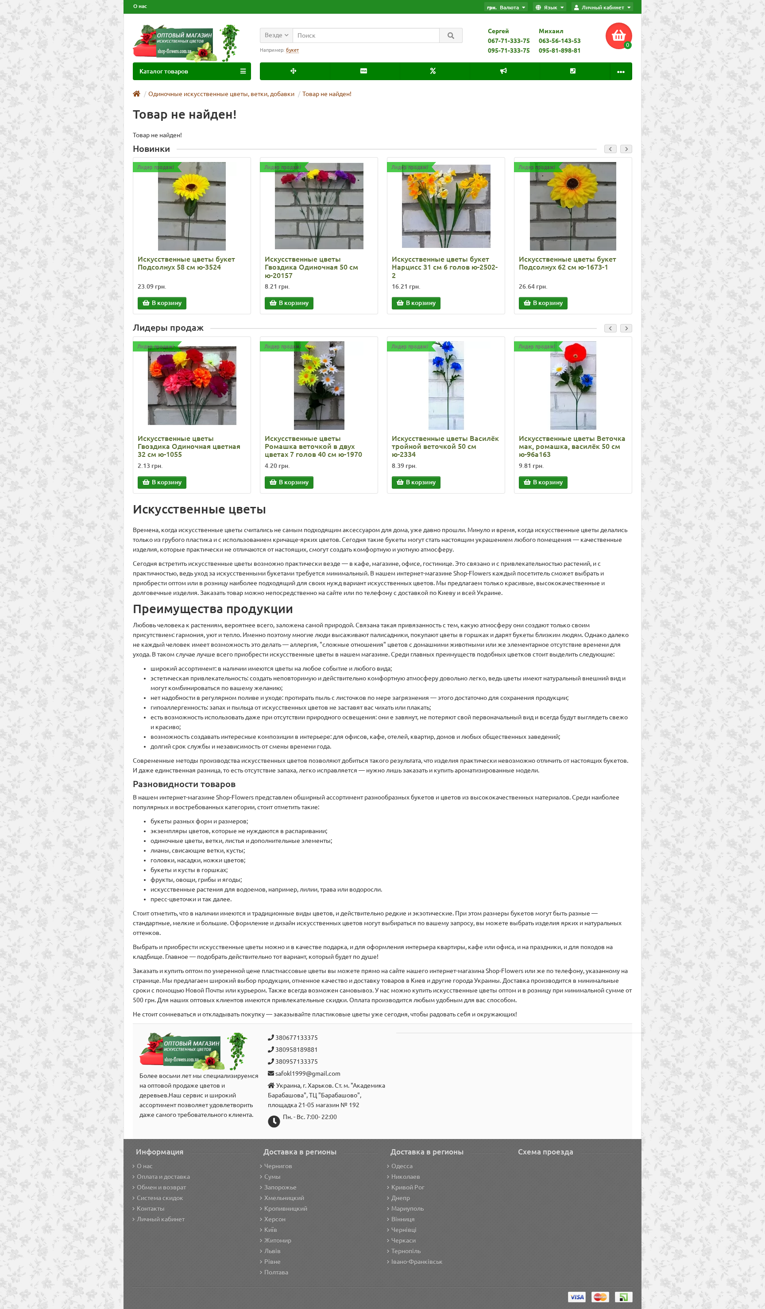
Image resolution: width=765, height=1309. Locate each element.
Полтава (276, 1272)
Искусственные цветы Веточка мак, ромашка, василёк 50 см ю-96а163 (572, 446)
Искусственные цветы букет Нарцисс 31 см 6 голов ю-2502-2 (445, 267)
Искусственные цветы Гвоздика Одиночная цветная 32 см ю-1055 (189, 446)
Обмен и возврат (161, 1187)
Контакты (151, 1208)
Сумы (272, 1176)
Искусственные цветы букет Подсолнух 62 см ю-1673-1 (567, 263)
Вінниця (403, 1219)
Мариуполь (407, 1208)
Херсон (275, 1219)
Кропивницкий (285, 1208)
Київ (270, 1229)
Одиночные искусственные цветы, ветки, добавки (221, 93)
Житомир (277, 1240)
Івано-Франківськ (417, 1261)
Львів (272, 1251)
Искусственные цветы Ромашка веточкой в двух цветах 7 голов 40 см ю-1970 (313, 446)
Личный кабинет (161, 1219)
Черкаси (403, 1240)
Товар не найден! (327, 93)
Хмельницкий (284, 1197)
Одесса (402, 1166)
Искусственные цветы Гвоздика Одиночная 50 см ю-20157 (311, 267)
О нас (140, 6)
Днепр (400, 1197)
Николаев (405, 1176)
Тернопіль (406, 1251)
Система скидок (160, 1197)
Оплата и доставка (163, 1176)
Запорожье (280, 1187)
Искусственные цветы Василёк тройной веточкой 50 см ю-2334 (445, 446)
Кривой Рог (408, 1187)
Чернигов (278, 1166)
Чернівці (404, 1229)
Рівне (272, 1261)
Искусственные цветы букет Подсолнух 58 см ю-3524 (186, 263)
